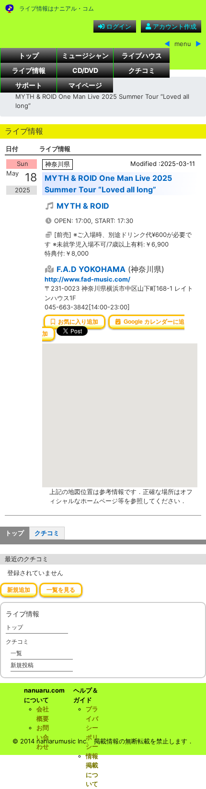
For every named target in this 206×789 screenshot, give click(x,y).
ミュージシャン (85, 55)
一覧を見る (60, 590)
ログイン (117, 26)
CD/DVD (85, 70)
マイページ (85, 85)
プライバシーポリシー (92, 727)
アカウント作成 (173, 26)
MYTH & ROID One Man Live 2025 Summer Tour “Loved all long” (108, 183)
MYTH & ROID (83, 206)
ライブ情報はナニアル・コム (56, 8)
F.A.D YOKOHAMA (91, 269)
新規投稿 (22, 665)
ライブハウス (142, 55)
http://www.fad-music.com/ (87, 279)
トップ (29, 55)
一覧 (16, 653)
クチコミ (141, 70)
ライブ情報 (29, 70)
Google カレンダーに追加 (113, 328)
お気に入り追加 (76, 321)
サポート (28, 85)
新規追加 (18, 590)
